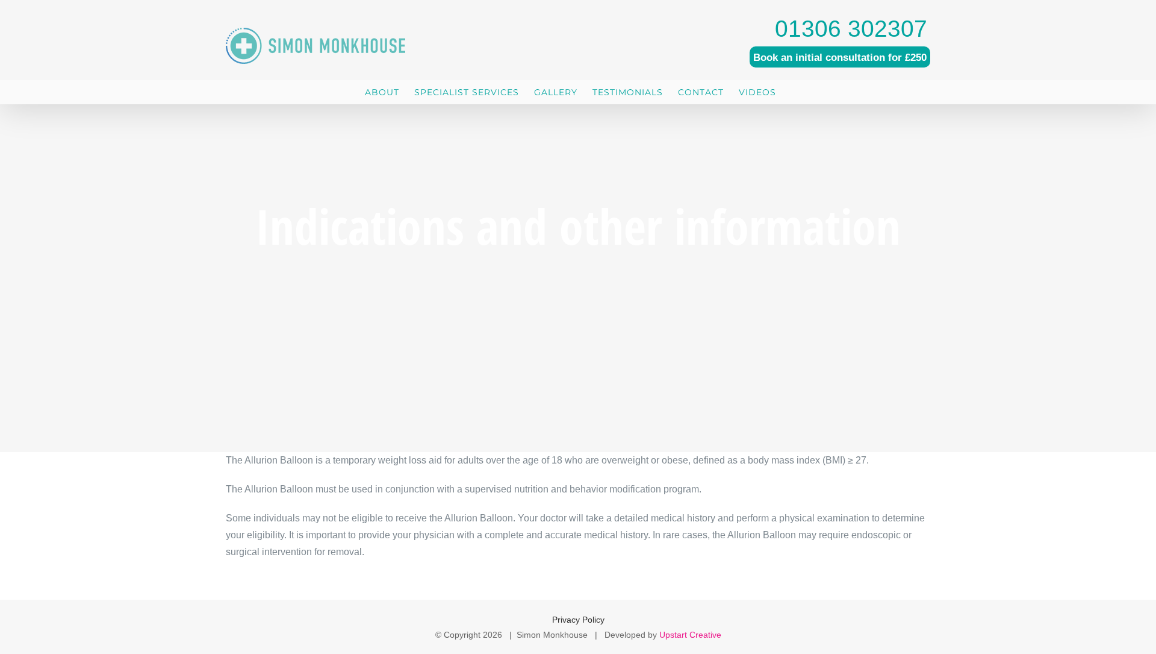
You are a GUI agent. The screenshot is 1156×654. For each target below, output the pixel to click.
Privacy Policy (578, 619)
